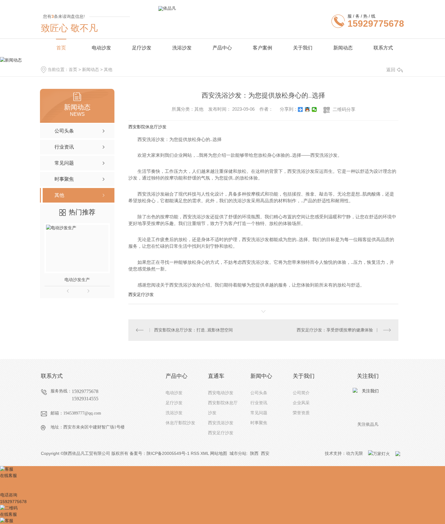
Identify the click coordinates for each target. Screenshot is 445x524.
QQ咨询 (7, 488)
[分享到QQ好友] (307, 109)
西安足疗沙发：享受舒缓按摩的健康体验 (335, 330)
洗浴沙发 (182, 47)
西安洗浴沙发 (220, 422)
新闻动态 (343, 47)
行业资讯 (258, 402)
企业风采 (301, 402)
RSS (195, 453)
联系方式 (383, 47)
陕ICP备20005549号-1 (168, 453)
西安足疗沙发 (141, 294)
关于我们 (302, 47)
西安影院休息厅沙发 (147, 126)
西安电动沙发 (220, 392)
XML (204, 453)
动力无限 (354, 453)
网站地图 (218, 453)
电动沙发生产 (77, 279)
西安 (265, 453)
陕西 (254, 453)
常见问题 (258, 412)
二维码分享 (344, 109)
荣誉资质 (301, 412)
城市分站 (237, 453)
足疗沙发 (141, 47)
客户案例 (262, 47)
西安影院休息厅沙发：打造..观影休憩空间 (193, 330)
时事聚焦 (258, 422)
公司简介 (301, 392)
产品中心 (222, 47)
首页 (61, 47)
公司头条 (258, 392)
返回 (390, 69)
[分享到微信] (314, 109)
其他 (108, 69)
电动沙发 (101, 47)
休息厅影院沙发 (180, 422)
